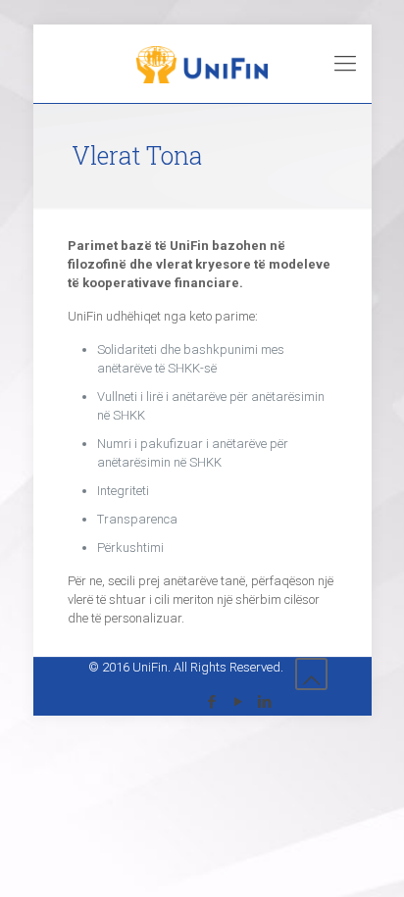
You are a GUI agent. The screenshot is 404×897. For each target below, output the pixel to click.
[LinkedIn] (265, 702)
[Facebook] (212, 702)
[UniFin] (202, 63)
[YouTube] (238, 702)
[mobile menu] (345, 63)
